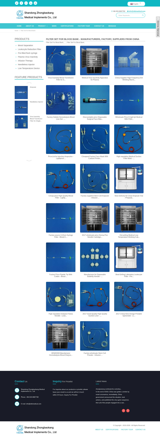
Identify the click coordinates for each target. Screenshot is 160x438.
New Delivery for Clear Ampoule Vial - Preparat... (129, 197)
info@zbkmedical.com (137, 11)
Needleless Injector (26, 64)
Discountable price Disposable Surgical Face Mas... (95, 118)
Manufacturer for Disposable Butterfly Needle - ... (95, 275)
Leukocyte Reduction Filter (29, 49)
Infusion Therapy (25, 61)
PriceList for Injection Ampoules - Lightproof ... (60, 157)
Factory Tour (84, 26)
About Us (30, 26)
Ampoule (33, 87)
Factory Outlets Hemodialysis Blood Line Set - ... (61, 118)
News (54, 26)
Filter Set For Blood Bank (28, 30)
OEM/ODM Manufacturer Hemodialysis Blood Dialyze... (60, 354)
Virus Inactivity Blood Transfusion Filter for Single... (36, 119)
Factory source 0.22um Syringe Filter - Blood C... (61, 236)
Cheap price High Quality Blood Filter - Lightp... (61, 197)
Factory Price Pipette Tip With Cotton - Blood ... (60, 275)
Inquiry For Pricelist (70, 395)
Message (112, 26)
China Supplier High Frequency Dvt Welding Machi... (129, 79)
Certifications (67, 26)
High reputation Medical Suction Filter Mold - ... (129, 157)
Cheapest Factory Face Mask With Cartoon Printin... (95, 157)
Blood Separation (25, 45)
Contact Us (99, 26)
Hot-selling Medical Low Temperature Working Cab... (129, 236)
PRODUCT (42, 26)
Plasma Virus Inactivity (28, 57)
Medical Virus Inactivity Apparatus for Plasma (95, 79)
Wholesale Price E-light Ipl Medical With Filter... (128, 118)
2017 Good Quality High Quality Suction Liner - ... (95, 315)
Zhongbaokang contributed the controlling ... (109, 389)
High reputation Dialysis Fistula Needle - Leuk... (61, 315)
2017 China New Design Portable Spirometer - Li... (129, 315)
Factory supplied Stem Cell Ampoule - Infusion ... (95, 197)
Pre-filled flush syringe (27, 53)
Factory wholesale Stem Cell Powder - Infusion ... (95, 354)
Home (19, 26)
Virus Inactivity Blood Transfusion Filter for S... (61, 79)
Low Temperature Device (29, 68)
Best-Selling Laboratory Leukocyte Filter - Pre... (129, 275)
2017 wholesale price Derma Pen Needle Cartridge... (95, 236)
